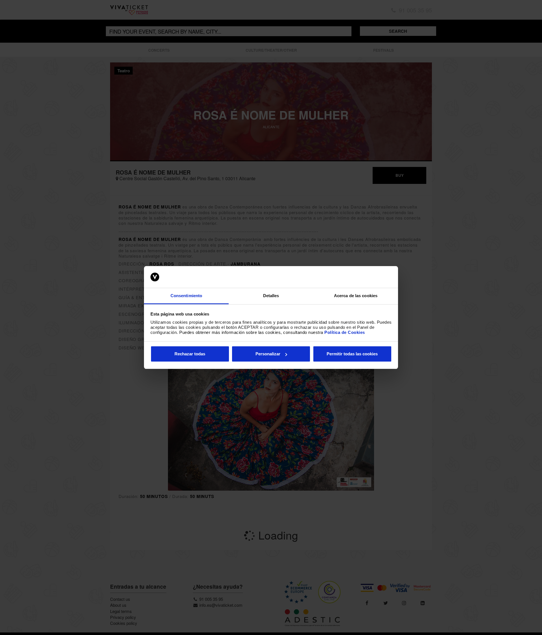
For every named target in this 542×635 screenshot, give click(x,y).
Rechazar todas (189, 353)
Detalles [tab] (271, 295)
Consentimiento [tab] (186, 295)
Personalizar (267, 353)
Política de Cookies (344, 332)
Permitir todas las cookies (352, 353)
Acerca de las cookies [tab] (355, 295)
